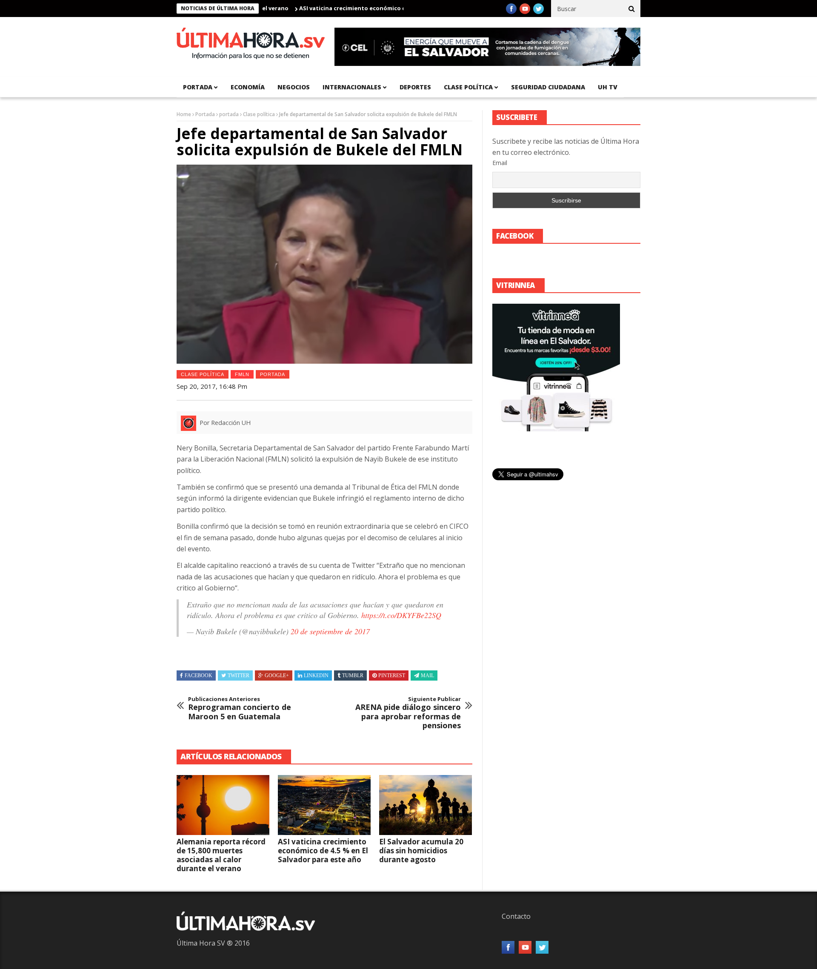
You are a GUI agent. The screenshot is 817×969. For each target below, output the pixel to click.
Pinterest (391, 675)
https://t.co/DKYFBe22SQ (401, 615)
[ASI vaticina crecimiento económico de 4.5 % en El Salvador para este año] (324, 805)
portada (197, 87)
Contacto (516, 916)
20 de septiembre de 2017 (330, 631)
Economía (248, 87)
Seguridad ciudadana (548, 87)
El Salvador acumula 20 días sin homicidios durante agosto (421, 850)
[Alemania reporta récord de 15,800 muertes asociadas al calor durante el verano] (223, 805)
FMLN (242, 374)
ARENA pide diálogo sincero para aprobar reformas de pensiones (408, 713)
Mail (427, 675)
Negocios (293, 87)
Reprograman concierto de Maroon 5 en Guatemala (239, 708)
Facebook (198, 675)
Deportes (415, 87)
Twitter (238, 675)
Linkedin (316, 675)
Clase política (468, 87)
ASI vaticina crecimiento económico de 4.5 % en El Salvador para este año (376, 8)
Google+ (277, 675)
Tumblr (352, 675)
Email (499, 163)
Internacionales (352, 87)
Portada (205, 114)
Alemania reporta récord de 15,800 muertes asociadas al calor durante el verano (221, 855)
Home (184, 114)
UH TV (607, 87)
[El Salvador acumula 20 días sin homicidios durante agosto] (425, 805)
